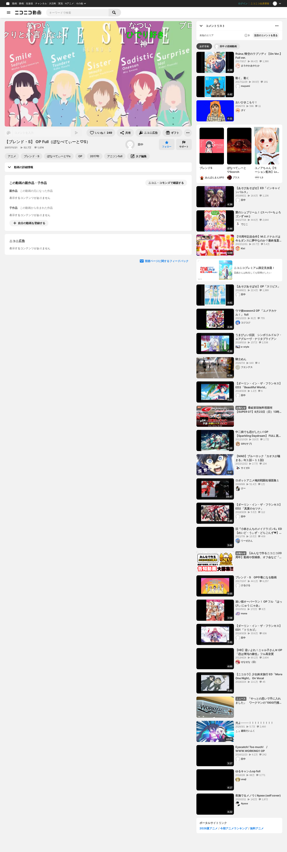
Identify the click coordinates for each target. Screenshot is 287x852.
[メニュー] (188, 133)
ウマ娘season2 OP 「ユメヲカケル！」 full (256, 312)
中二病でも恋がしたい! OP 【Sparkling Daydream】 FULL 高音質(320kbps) (258, 434)
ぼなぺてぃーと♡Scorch (236, 169)
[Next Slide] (184, 259)
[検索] (115, 12)
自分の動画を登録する (31, 223)
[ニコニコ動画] (28, 12)
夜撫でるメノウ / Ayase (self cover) (258, 795)
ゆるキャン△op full (247, 771)
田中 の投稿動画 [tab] (228, 46)
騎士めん (240, 359)
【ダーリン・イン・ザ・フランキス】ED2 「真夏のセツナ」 (258, 506)
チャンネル (41, 3)
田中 (140, 144)
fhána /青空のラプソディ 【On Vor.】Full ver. (258, 55)
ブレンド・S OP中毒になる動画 (256, 577)
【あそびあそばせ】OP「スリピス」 (257, 286)
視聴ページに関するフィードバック (167, 296)
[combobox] (77, 12)
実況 (60, 3)
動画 (14, 3)
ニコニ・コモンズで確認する (166, 182)
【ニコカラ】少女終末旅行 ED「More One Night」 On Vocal (258, 676)
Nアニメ (69, 3)
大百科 (52, 3)
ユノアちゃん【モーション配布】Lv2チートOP (267, 170)
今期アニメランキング (234, 828)
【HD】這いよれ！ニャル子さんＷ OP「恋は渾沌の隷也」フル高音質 (258, 652)
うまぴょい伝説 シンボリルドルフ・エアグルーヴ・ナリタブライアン (258, 336)
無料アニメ (257, 828)
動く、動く (242, 78)
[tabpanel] (239, 433)
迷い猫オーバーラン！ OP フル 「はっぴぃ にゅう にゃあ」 (258, 603)
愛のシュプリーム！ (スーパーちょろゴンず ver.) (258, 214)
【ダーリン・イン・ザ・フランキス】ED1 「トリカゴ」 (258, 627)
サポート (184, 146)
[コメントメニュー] (277, 26)
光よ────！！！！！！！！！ (254, 722)
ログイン (243, 3)
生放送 (29, 3)
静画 (21, 3)
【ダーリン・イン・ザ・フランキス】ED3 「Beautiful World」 (258, 385)
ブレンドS (206, 168)
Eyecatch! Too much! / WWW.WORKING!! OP (252, 748)
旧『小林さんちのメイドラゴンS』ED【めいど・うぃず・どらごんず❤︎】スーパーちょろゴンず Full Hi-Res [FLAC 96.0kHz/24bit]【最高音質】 (258, 531)
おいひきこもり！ (246, 102)
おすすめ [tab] (204, 46)
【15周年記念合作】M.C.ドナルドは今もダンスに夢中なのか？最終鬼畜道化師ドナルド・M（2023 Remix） (258, 238)
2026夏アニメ (209, 828)
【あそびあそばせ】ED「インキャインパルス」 (257, 190)
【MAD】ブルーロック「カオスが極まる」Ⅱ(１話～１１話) (257, 458)
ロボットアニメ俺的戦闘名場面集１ (257, 480)
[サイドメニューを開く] (8, 12)
